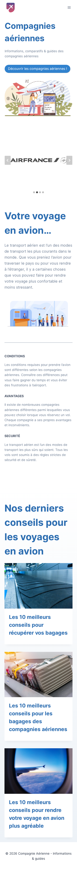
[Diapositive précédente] (8, 160)
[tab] (34, 192)
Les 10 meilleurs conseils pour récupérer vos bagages (38, 625)
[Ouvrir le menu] (69, 7)
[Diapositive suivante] (69, 160)
